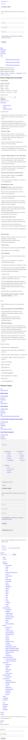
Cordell (7, 574)
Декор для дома (9, 673)
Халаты (7, 694)
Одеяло (7, 685)
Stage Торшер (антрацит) (7, 432)
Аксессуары (12, 73)
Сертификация (10, 460)
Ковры (7, 667)
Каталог (7, 73)
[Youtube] (7, 534)
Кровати (7, 653)
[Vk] (3, 534)
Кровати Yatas (9, 655)
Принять (2, 720)
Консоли (7, 639)
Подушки (8, 683)
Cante (7, 570)
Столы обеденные (9, 630)
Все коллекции (9, 565)
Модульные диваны (10, 616)
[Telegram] (25, 44)
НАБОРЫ (8, 611)
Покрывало (8, 690)
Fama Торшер (4, 406)
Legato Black (8, 581)
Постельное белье (9, 689)
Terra (7, 598)
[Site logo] (5, 51)
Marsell (8, 586)
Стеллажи (8, 643)
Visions (7, 606)
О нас (8, 467)
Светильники (19, 73)
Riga (7, 597)
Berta (7, 568)
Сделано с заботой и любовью (14, 547)
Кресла (7, 620)
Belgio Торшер (4, 393)
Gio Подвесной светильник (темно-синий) (12, 419)
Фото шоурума (10, 468)
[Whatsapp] (21, 44)
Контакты (9, 472)
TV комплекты (9, 644)
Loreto (7, 583)
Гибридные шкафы (10, 652)
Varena (7, 600)
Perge (7, 595)
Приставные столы (10, 634)
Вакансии (9, 470)
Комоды (7, 637)
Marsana (7, 584)
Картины (8, 666)
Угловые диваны (9, 614)
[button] (3, 397)
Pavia (7, 593)
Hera (7, 577)
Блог (21, 453)
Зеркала (7, 671)
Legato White (8, 579)
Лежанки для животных (11, 682)
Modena (7, 588)
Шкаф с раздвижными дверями (12, 648)
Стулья (7, 636)
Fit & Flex (9, 575)
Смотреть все (9, 609)
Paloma (7, 591)
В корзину (3, 99)
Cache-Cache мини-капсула (11, 572)
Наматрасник (8, 687)
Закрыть (2, 552)
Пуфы (7, 621)
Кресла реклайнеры (10, 623)
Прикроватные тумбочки (11, 646)
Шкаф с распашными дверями (12, 650)
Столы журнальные (10, 632)
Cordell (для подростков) (11, 659)
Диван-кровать (9, 618)
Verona (8, 602)
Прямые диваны (9, 613)
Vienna (7, 604)
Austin (7, 567)
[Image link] (4, 444)
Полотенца (8, 692)
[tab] (7, 105)
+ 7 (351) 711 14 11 (4, 1)
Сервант (7, 629)
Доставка (9, 456)
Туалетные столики (10, 641)
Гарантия (9, 458)
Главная (2, 73)
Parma (7, 590)
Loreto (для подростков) (11, 660)
